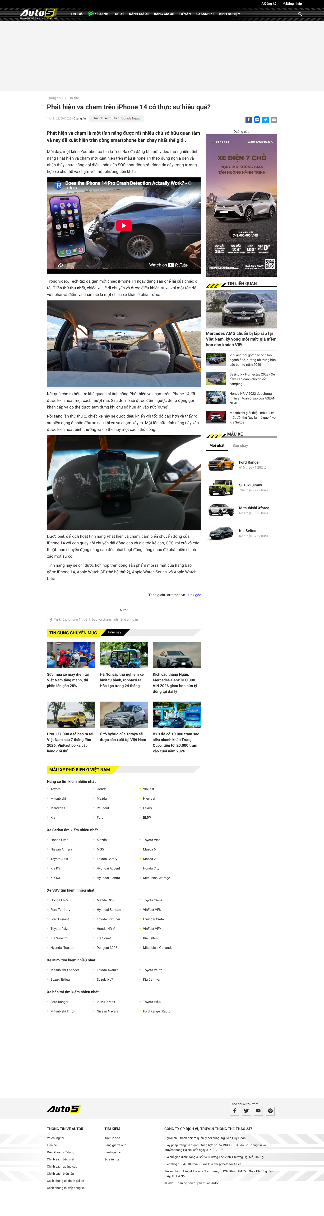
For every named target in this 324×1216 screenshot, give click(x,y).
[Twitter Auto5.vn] (246, 1111)
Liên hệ (52, 1145)
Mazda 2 (149, 859)
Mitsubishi (58, 799)
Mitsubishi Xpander (65, 970)
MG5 (100, 849)
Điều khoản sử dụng (60, 1152)
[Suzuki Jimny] (221, 488)
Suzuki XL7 (105, 980)
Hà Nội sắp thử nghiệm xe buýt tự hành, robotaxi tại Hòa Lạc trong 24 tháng (122, 680)
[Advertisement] (162, 55)
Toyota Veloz (152, 970)
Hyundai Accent (108, 868)
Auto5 (124, 610)
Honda (101, 789)
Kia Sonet (104, 938)
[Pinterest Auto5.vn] (270, 1111)
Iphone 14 (75, 620)
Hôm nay (114, 632)
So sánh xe (204, 14)
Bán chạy (240, 445)
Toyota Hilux (152, 1002)
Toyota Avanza (107, 970)
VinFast (148, 789)
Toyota (55, 789)
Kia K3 (55, 878)
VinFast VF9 (152, 929)
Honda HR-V (106, 929)
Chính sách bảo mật (60, 1159)
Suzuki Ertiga (60, 980)
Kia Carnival (152, 980)
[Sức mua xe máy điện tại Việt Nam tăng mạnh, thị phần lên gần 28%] (71, 655)
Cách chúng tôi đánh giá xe (65, 1181)
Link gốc (194, 595)
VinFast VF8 (152, 910)
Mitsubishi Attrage (156, 878)
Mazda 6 (149, 849)
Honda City (151, 868)
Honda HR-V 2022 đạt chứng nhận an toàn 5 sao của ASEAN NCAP (252, 398)
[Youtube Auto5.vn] (258, 1111)
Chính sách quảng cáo (62, 1166)
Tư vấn (185, 14)
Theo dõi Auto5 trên (105, 118)
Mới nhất (216, 445)
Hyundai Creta (153, 919)
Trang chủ (55, 98)
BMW (147, 818)
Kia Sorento (59, 938)
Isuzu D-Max (106, 1002)
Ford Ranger (60, 1002)
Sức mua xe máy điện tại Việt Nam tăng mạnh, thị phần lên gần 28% (68, 680)
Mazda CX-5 (106, 900)
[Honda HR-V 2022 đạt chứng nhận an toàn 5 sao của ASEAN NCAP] (216, 397)
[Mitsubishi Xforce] (221, 510)
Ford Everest (60, 919)
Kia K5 (55, 868)
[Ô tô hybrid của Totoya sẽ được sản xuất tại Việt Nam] (124, 715)
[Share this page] (274, 120)
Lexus (147, 808)
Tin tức (77, 14)
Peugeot (103, 808)
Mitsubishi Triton (63, 1011)
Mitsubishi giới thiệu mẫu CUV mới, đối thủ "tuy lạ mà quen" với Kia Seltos (253, 417)
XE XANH (101, 14)
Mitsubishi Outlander (158, 948)
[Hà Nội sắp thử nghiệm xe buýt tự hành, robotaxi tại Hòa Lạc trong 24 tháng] (124, 655)
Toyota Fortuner (108, 919)
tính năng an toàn (125, 620)
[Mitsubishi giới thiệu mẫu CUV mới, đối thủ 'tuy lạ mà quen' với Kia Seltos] (216, 417)
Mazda (102, 799)
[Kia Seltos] (221, 533)
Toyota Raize (60, 929)
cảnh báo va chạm (97, 620)
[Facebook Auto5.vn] (234, 1111)
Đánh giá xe (139, 14)
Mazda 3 (103, 840)
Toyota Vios (151, 840)
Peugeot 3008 (107, 948)
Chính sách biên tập (60, 1174)
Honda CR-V (59, 900)
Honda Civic (59, 840)
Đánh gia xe (112, 1152)
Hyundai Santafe (109, 910)
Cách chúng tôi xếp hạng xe (66, 1188)
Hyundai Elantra (108, 878)
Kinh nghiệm (230, 14)
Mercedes (58, 808)
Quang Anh (81, 118)
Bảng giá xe (164, 14)
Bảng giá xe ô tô (115, 1145)
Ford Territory (60, 910)
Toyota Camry (107, 859)
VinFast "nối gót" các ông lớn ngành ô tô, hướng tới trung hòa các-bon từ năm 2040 (253, 360)
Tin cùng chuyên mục (73, 633)
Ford (100, 818)
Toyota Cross (152, 900)
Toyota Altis (59, 859)
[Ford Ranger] (221, 465)
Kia (53, 818)
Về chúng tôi (55, 1138)
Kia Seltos (150, 938)
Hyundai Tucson (62, 948)
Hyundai (149, 799)
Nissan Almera (61, 849)
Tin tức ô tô (112, 1138)
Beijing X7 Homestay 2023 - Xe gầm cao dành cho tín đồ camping (252, 379)
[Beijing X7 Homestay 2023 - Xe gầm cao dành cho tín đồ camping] (216, 378)
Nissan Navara (107, 1011)
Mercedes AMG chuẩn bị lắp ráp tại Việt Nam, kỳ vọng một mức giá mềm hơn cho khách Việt (241, 339)
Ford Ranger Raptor (157, 1011)
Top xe (118, 14)
